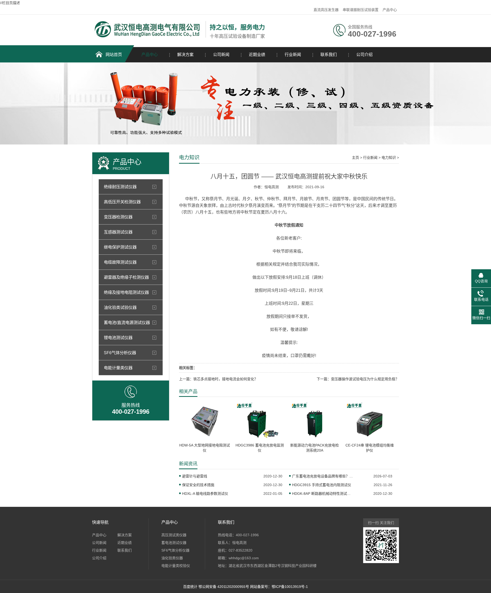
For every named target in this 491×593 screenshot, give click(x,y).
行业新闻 (293, 54)
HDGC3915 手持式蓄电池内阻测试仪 (321, 485)
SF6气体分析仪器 (175, 550)
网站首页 (114, 54)
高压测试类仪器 (173, 535)
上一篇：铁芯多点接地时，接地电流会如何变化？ (218, 379)
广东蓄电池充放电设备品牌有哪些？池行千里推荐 (322, 476)
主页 (355, 157)
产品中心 (390, 10)
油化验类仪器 (172, 558)
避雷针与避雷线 (194, 476)
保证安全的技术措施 (198, 485)
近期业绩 (257, 54)
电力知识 (389, 157)
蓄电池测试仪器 (173, 543)
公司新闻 (221, 54)
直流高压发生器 (326, 10)
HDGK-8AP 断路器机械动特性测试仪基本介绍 (322, 493)
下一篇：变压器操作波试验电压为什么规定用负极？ (358, 379)
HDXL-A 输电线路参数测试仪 (205, 493)
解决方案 (185, 54)
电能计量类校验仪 (175, 566)
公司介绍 (364, 54)
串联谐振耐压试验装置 (360, 10)
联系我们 (328, 54)
